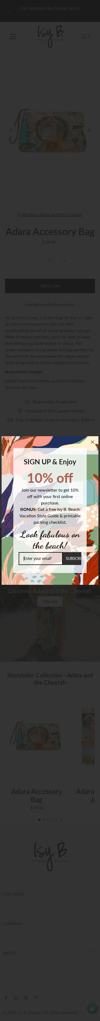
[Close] (92, 442)
